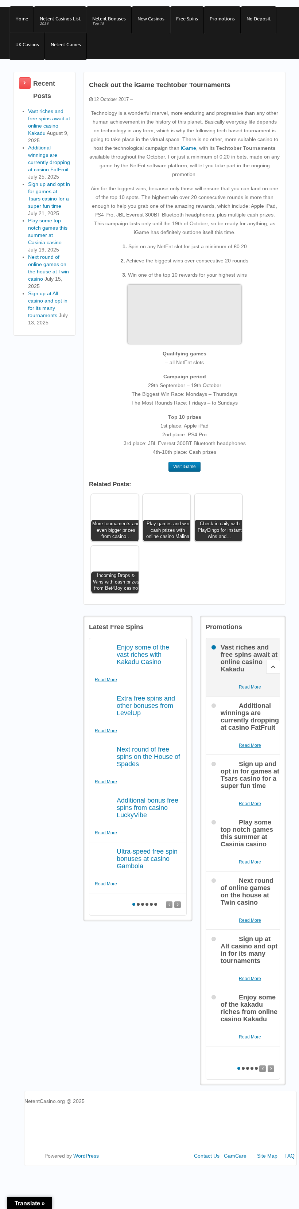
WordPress (86, 1156)
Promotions (222, 18)
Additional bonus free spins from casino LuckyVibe (147, 808)
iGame (188, 148)
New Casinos (150, 18)
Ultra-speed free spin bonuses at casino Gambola (147, 859)
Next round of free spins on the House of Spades (148, 757)
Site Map (267, 1156)
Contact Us (207, 1156)
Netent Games (66, 44)
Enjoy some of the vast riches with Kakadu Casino (143, 655)
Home (21, 18)
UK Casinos (27, 44)
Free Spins (187, 18)
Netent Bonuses (109, 21)
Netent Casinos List (60, 21)
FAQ (289, 1156)
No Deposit (258, 18)
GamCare (235, 1156)
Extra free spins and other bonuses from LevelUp (146, 706)
